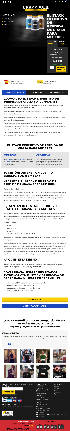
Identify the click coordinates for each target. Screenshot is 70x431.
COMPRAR (52, 42)
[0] (65, 1)
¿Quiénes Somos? (42, 390)
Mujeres (56, 394)
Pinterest (52, 415)
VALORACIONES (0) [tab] (57, 92)
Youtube (41, 417)
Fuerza (56, 390)
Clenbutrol (8, 162)
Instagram (42, 415)
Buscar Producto (41, 404)
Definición (57, 388)
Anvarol (8, 159)
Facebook (63, 415)
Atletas (38, 403)
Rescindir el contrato (42, 410)
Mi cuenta (39, 388)
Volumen (56, 386)
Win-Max (22, 159)
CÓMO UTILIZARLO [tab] (13, 92)
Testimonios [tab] (36, 92)
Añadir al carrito (61, 69)
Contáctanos (40, 392)
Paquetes (57, 392)
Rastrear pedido (41, 393)
